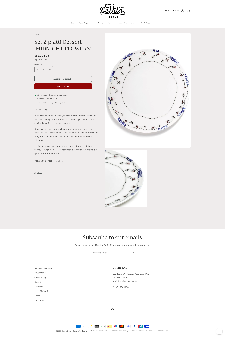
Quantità (38, 64)
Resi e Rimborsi (41, 291)
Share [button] (39, 173)
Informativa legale (162, 331)
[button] (37, 11)
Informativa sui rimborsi (98, 331)
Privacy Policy (40, 273)
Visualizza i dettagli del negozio (51, 102)
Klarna (37, 296)
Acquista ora (63, 86)
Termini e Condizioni (43, 268)
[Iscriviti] (133, 253)
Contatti (38, 282)
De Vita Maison (67, 331)
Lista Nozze (39, 300)
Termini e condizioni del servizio (142, 331)
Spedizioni (39, 287)
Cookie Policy (40, 277)
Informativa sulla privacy (119, 331)
